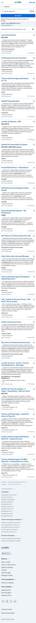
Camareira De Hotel (8, 35)
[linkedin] (15, 601)
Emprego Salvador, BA (7, 516)
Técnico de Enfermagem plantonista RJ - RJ (14, 79)
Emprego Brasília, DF (6, 504)
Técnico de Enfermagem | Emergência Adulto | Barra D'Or (15, 278)
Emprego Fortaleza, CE (7, 509)
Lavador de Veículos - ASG (11, 121)
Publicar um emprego (7, 583)
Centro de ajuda (6, 573)
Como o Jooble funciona (8, 565)
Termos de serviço (6, 609)
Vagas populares (6, 590)
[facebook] (3, 601)
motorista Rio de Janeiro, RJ (8, 532)
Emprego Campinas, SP (7, 502)
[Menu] (2, 2)
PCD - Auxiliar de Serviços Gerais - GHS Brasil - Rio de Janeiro (15, 300)
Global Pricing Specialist (10, 101)
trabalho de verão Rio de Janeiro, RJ (11, 522)
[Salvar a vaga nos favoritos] (34, 35)
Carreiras (4, 570)
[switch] (33, 29)
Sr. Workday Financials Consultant (14, 58)
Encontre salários (6, 593)
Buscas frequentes (7, 488)
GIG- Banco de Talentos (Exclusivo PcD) (16, 236)
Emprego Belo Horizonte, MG (9, 495)
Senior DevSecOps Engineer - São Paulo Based (13, 212)
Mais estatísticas (6, 25)
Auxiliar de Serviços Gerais (11, 322)
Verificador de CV (6, 595)
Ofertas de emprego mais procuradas (11, 538)
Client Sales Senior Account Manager (15, 256)
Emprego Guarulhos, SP (7, 506)
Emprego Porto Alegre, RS (8, 499)
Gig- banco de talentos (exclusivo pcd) (15, 342)
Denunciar (32, 53)
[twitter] (11, 601)
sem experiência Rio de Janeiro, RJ (10, 527)
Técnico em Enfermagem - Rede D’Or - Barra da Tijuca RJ (15, 415)
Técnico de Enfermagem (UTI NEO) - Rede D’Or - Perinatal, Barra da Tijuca (15, 460)
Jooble (12, 619)
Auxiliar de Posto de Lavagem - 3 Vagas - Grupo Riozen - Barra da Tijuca (15, 390)
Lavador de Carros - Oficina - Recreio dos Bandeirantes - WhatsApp (15, 364)
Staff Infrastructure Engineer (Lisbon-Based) (15, 189)
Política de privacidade (7, 613)
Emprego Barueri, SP (6, 511)
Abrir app (32, 2)
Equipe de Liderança (7, 567)
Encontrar (18, 15)
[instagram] (7, 601)
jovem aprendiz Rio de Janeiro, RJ (10, 525)
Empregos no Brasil (6, 575)
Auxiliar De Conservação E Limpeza (14, 144)
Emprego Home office (7, 513)
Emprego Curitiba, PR (6, 497)
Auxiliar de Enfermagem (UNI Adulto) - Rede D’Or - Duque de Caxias (15, 438)
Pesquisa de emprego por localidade (10, 541)
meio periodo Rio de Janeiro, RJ (9, 529)
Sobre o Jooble (5, 562)
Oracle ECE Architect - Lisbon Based (14, 167)
